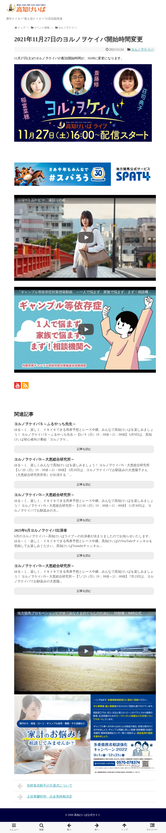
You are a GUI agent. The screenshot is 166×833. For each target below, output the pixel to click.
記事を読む (84, 449)
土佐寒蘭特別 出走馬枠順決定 (49, 796)
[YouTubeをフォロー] (17, 385)
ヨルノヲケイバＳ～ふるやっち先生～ (45, 424)
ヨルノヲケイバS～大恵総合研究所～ (44, 459)
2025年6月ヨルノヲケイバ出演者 (40, 530)
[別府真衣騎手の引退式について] (69, 827)
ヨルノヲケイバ (142, 49)
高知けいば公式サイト (87, 815)
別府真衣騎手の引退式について (49, 785)
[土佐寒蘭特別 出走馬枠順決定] (97, 827)
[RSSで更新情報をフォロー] (25, 385)
